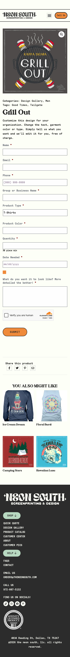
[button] (49, 15)
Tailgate (36, 105)
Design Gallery (31, 101)
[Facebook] (17, 603)
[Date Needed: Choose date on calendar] (4, 272)
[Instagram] (11, 603)
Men (48, 101)
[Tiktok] (5, 603)
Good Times (19, 105)
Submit (15, 332)
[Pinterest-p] (23, 603)
